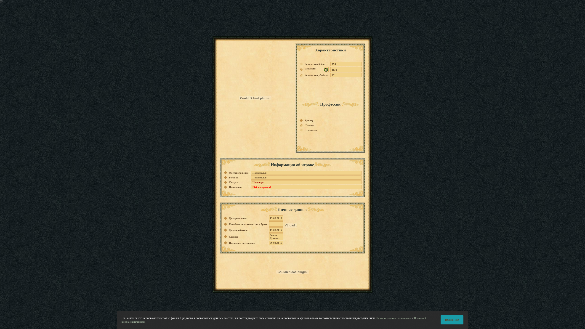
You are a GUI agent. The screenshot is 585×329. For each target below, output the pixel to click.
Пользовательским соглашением (393, 318)
